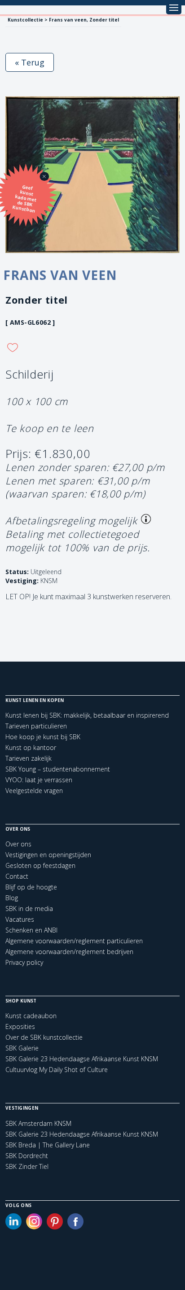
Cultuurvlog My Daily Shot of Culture (56, 1069)
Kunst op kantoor (30, 747)
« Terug (29, 62)
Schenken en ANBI (31, 930)
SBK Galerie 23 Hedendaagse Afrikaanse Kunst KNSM (81, 1059)
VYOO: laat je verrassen (38, 780)
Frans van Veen (60, 274)
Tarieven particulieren (36, 726)
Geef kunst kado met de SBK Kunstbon (24, 199)
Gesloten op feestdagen (40, 865)
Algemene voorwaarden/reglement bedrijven (69, 951)
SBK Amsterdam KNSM (38, 1124)
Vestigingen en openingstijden (48, 854)
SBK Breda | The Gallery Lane (47, 1145)
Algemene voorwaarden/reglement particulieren (74, 941)
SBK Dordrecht (26, 1156)
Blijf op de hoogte (31, 887)
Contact (16, 876)
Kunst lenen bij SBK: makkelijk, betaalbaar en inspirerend (87, 715)
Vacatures (19, 919)
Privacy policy (24, 962)
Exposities (20, 1026)
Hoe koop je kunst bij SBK (42, 736)
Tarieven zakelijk (28, 758)
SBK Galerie (22, 1048)
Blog (11, 897)
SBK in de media (29, 908)
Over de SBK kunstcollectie (44, 1037)
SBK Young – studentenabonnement (57, 769)
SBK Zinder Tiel (26, 1167)
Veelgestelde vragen (34, 790)
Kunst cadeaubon (31, 1015)
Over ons (18, 844)
